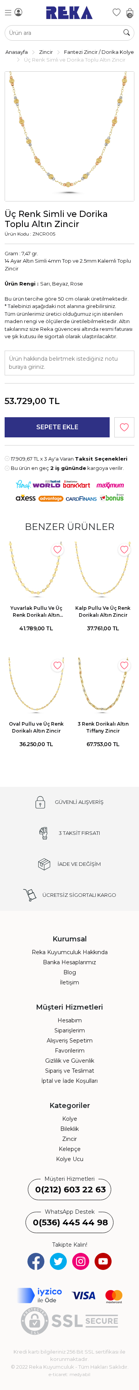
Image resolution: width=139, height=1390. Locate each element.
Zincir (69, 1138)
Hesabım (70, 1020)
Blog (69, 972)
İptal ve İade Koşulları (69, 1080)
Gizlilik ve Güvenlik (69, 1060)
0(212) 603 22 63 (70, 1189)
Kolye (69, 1118)
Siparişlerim (69, 1030)
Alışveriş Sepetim (70, 1040)
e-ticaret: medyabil (69, 1374)
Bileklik (69, 1128)
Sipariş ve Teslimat (69, 1070)
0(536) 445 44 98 (70, 1222)
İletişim (69, 982)
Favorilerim (70, 1050)
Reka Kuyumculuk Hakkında (70, 952)
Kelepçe (70, 1149)
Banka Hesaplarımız (69, 962)
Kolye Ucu (69, 1159)
